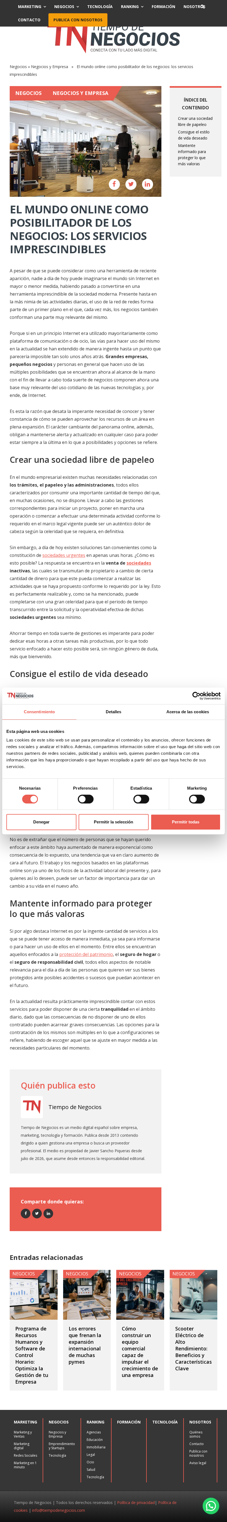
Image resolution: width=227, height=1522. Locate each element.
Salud (91, 1469)
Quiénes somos (195, 1434)
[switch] (86, 799)
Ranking (130, 6)
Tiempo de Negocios (75, 1107)
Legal (91, 1454)
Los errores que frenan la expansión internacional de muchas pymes (85, 1345)
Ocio (90, 1462)
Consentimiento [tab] (39, 711)
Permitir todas (185, 822)
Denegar (41, 822)
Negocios (64, 6)
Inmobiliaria (96, 1447)
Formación (163, 6)
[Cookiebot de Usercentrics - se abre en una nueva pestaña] (196, 696)
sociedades (139, 563)
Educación (95, 1439)
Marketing (29, 6)
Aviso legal (197, 1463)
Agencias (94, 1432)
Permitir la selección (113, 822)
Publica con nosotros (77, 19)
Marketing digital (21, 1445)
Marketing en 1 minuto (25, 1465)
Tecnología (100, 6)
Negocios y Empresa (49, 66)
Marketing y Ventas (23, 1434)
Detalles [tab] (114, 711)
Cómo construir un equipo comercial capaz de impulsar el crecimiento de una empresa (140, 1351)
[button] (211, 1506)
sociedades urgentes (63, 555)
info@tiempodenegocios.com (58, 1510)
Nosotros (194, 6)
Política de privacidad (136, 1502)
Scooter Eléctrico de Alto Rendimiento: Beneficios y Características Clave (193, 1348)
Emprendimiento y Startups (62, 1445)
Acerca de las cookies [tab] (187, 711)
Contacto (29, 19)
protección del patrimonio (86, 954)
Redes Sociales (25, 1455)
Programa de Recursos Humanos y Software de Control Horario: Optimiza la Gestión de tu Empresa (31, 1355)
